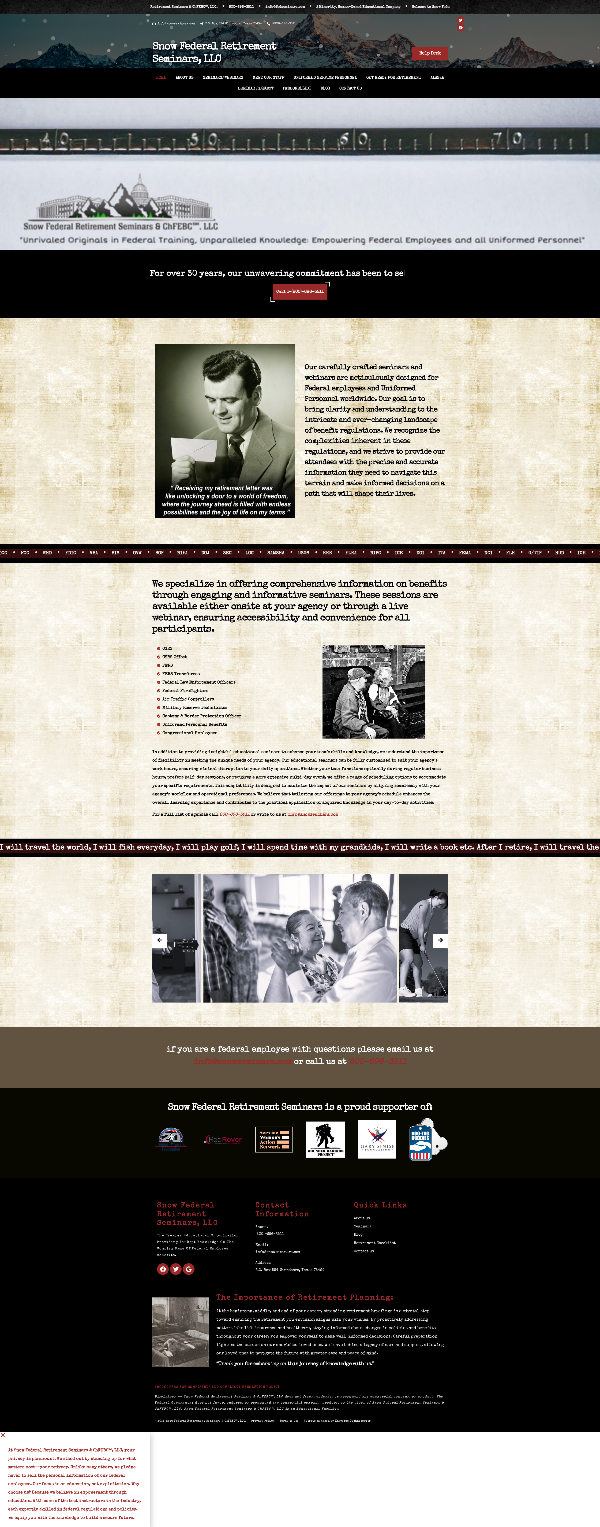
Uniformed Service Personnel (325, 78)
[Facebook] (461, 27)
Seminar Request (256, 89)
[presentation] (159, 951)
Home (161, 78)
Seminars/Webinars (223, 78)
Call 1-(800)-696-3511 (300, 302)
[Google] (189, 1280)
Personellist (297, 89)
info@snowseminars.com (313, 825)
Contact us (350, 89)
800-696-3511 (235, 825)
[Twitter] (461, 20)
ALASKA (437, 78)
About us (185, 78)
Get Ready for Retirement (393, 78)
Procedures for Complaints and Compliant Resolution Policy (217, 1398)
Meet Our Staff (268, 78)
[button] (75, 1446)
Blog (325, 89)
